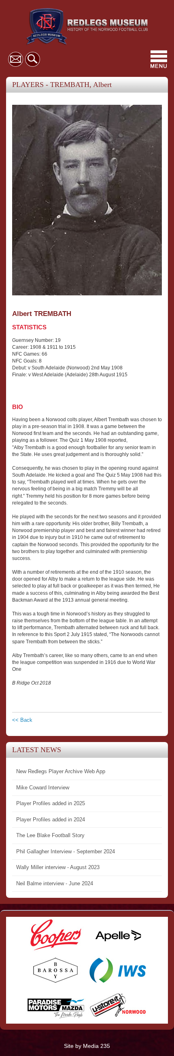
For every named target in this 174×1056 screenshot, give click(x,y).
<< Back (22, 720)
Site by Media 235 (87, 1046)
